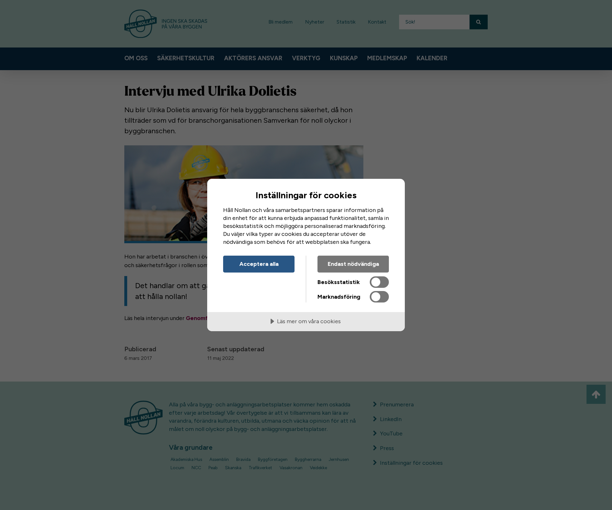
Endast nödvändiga (353, 263)
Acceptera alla (259, 263)
